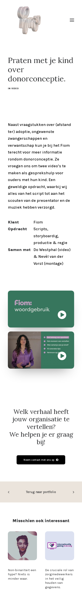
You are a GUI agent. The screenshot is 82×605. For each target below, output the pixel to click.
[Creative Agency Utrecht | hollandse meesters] (31, 20)
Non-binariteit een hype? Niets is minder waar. (22, 574)
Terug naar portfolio (41, 492)
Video (15, 88)
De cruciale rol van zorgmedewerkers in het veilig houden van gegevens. (59, 578)
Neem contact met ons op (39, 459)
